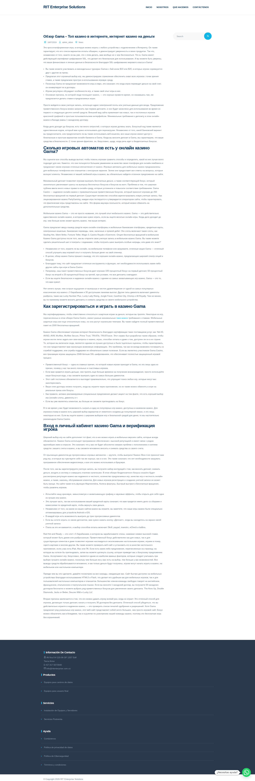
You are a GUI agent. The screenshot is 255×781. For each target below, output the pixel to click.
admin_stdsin (67, 42)
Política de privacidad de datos (58, 747)
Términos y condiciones (55, 765)
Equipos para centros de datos (58, 682)
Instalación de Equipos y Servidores (60, 710)
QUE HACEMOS (180, 7)
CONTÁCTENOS (201, 7)
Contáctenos (50, 738)
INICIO (149, 7)
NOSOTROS (162, 7)
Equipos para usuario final (56, 691)
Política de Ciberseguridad (56, 756)
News (81, 42)
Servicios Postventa (53, 719)
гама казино (122, 318)
